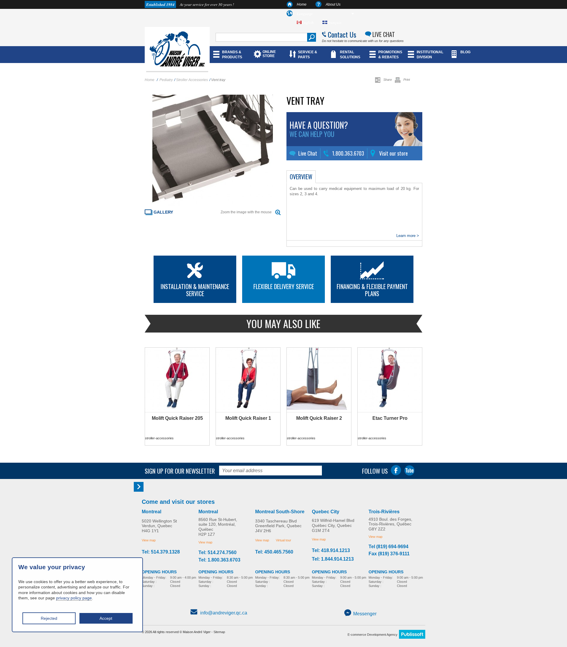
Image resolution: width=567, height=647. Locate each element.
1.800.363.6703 (348, 153)
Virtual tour (283, 540)
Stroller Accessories (192, 80)
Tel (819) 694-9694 (388, 547)
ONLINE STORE (269, 54)
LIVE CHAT (383, 34)
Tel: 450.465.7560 (274, 552)
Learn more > (407, 235)
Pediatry (166, 80)
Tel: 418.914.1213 (331, 550)
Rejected (49, 618)
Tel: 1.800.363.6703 (219, 560)
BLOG (465, 52)
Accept (106, 618)
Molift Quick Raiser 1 (248, 418)
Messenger (365, 613)
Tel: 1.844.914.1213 (333, 559)
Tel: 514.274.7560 (217, 553)
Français (334, 22)
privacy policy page (74, 598)
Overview (301, 176)
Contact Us (342, 34)
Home (302, 4)
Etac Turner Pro (390, 418)
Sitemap (219, 632)
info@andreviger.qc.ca (223, 612)
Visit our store (393, 153)
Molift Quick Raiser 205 (177, 418)
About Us (333, 4)
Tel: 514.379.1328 (161, 552)
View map (149, 540)
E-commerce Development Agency (372, 634)
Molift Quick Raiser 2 (319, 418)
